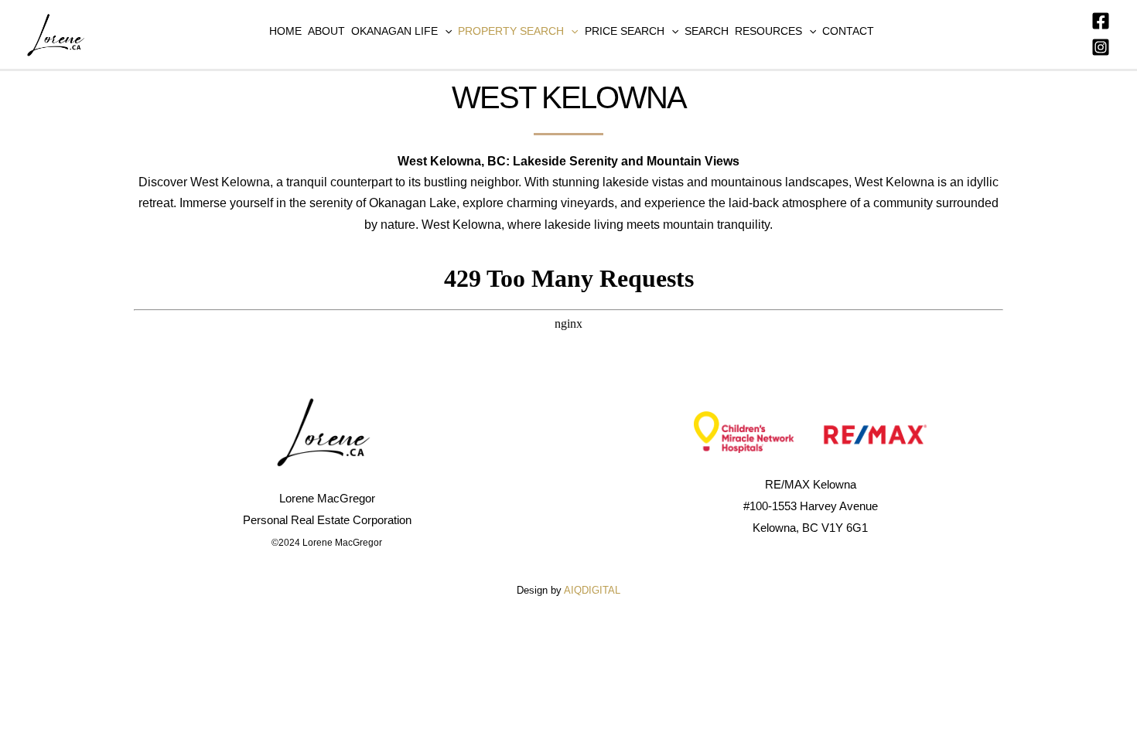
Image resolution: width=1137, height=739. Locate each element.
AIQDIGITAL (592, 590)
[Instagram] (1100, 47)
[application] (445, 31)
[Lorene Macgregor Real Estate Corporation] (58, 33)
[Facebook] (1100, 21)
